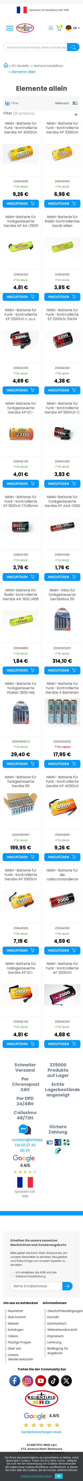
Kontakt (53, 1317)
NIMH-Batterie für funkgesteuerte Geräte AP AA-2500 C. (21, 221)
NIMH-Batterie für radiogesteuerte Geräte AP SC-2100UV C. (20, 968)
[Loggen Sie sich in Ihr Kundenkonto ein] (51, 28)
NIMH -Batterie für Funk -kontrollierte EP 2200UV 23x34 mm (62, 314)
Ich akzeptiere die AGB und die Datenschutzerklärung (36, 1274)
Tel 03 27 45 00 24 (25, 1148)
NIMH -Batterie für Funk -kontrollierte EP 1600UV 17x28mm (20, 501)
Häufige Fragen (19, 1342)
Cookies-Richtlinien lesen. (36, 1476)
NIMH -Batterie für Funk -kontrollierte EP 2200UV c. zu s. (20, 314)
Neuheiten (15, 1311)
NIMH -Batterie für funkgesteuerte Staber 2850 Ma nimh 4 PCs (21, 688)
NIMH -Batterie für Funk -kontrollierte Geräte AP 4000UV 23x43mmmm (20, 127)
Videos (13, 1336)
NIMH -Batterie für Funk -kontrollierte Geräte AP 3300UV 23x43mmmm (62, 127)
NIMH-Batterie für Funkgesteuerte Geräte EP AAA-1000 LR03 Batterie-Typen (62, 501)
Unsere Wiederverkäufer (20, 1357)
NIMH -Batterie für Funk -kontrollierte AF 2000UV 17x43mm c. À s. (62, 968)
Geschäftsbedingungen (65, 1311)
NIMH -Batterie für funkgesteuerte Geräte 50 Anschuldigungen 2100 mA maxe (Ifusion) (21, 781)
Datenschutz (56, 1324)
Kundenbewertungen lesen (41, 1432)
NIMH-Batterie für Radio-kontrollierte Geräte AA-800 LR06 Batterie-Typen (21, 594)
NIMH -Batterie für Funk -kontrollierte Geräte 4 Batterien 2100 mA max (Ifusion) (62, 688)
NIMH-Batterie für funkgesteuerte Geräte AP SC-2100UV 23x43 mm (21, 407)
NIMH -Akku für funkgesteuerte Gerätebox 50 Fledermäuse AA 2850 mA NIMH (62, 594)
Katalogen (15, 1330)
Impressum (55, 1336)
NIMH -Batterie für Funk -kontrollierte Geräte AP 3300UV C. (20, 874)
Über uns (14, 1348)
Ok (58, 1476)
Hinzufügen (18, 203)
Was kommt (17, 1317)
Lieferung (54, 1342)
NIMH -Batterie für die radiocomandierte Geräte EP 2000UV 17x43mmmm (62, 874)
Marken (13, 1324)
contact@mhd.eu (27, 1139)
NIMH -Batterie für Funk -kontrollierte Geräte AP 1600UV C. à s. (62, 407)
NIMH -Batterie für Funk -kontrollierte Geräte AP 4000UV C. (62, 781)
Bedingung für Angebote (57, 1350)
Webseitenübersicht (62, 1330)
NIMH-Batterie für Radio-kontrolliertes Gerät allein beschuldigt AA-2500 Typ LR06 (62, 221)
